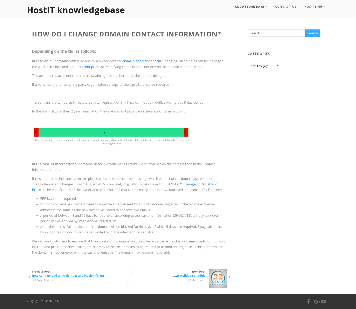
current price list (91, 66)
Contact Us (285, 6)
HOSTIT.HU (313, 6)
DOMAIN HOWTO (42, 280)
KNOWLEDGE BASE (249, 6)
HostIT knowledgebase (76, 10)
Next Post (189, 273)
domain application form (142, 61)
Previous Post (68, 273)
